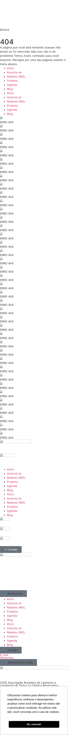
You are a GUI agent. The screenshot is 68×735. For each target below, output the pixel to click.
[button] (13, 593)
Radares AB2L (16, 76)
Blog (10, 89)
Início (10, 68)
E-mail (4, 655)
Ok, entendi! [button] (34, 724)
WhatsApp (7, 657)
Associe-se (14, 72)
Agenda (12, 84)
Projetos (12, 80)
